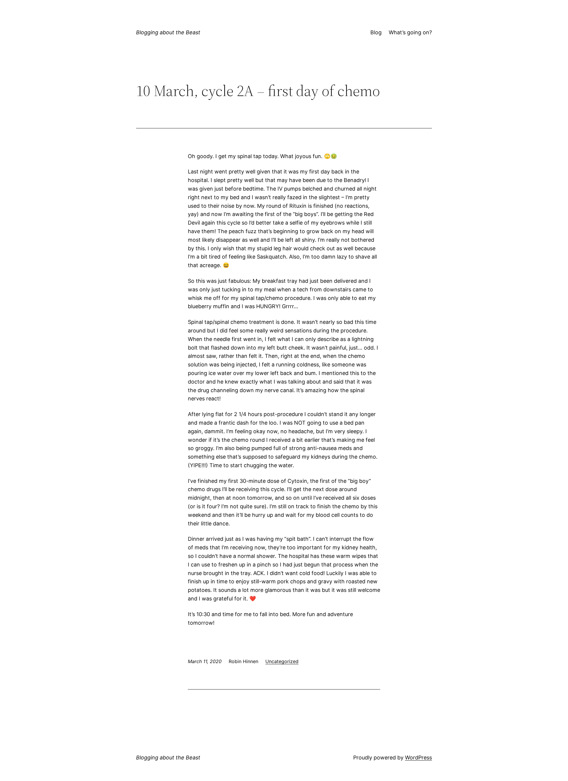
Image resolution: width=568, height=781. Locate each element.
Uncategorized (281, 661)
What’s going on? (410, 32)
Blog (376, 32)
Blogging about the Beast (168, 32)
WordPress (418, 757)
